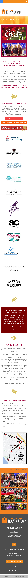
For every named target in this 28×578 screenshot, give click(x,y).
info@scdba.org (5, 370)
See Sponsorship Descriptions (14, 118)
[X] (12, 570)
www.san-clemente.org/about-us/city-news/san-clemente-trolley (14, 424)
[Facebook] (9, 570)
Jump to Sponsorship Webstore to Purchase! (14, 122)
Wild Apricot (13, 576)
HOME (2, 19)
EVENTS (8, 19)
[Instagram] (18, 570)
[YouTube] (15, 570)
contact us (11, 325)
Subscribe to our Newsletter (14, 561)
